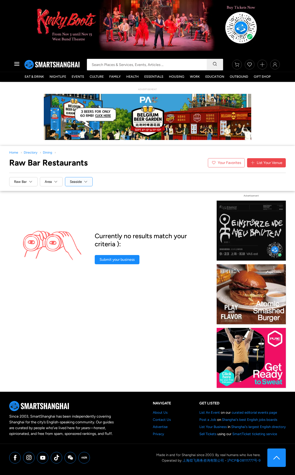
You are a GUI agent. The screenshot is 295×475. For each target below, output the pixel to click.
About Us (160, 412)
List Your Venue (269, 162)
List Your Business (213, 427)
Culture (97, 77)
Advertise (160, 427)
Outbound (239, 77)
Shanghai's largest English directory (258, 427)
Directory (30, 152)
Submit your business (117, 259)
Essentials (153, 77)
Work (195, 77)
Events (78, 77)
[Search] (215, 64)
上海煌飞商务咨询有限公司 (203, 460)
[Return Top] (276, 457)
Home (13, 152)
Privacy (158, 434)
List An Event (209, 412)
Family (115, 77)
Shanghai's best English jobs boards (249, 420)
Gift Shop (262, 77)
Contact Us (162, 420)
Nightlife (58, 77)
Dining (47, 152)
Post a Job (207, 420)
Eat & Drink (34, 77)
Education (214, 77)
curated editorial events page (254, 412)
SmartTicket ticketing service (254, 434)
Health (132, 77)
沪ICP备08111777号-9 (243, 460)
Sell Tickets (207, 434)
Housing (176, 77)
